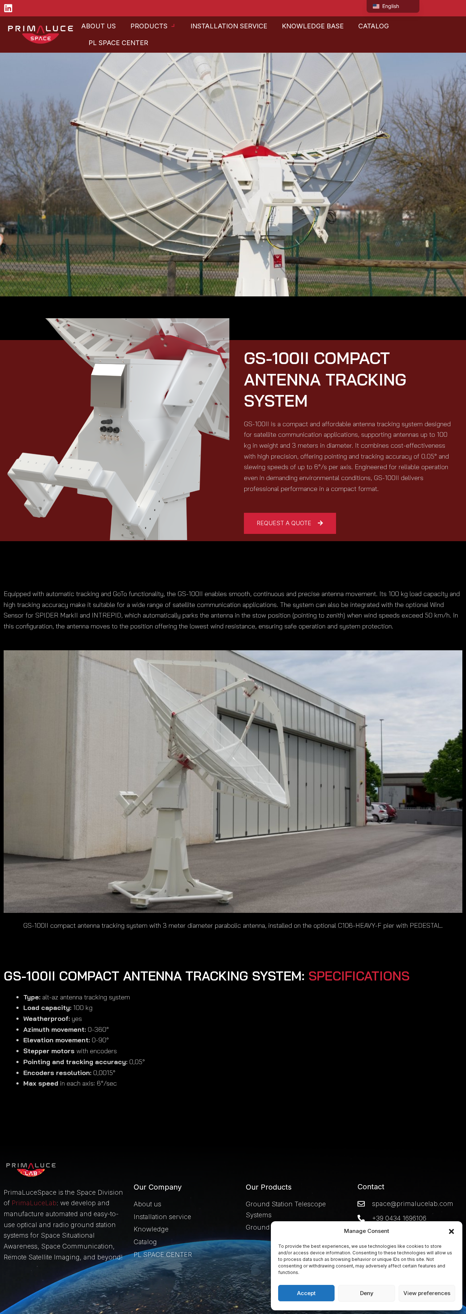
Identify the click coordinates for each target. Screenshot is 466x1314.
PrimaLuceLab (34, 1203)
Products (148, 26)
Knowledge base (313, 26)
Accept (306, 1293)
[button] (451, 1231)
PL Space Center (118, 43)
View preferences (426, 1293)
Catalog (373, 26)
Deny (367, 1293)
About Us (98, 26)
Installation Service (228, 26)
